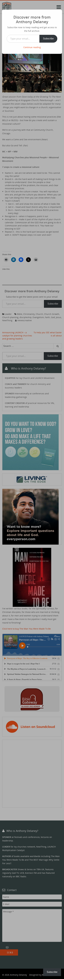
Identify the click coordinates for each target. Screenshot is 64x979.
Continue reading (32, 47)
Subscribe (48, 38)
